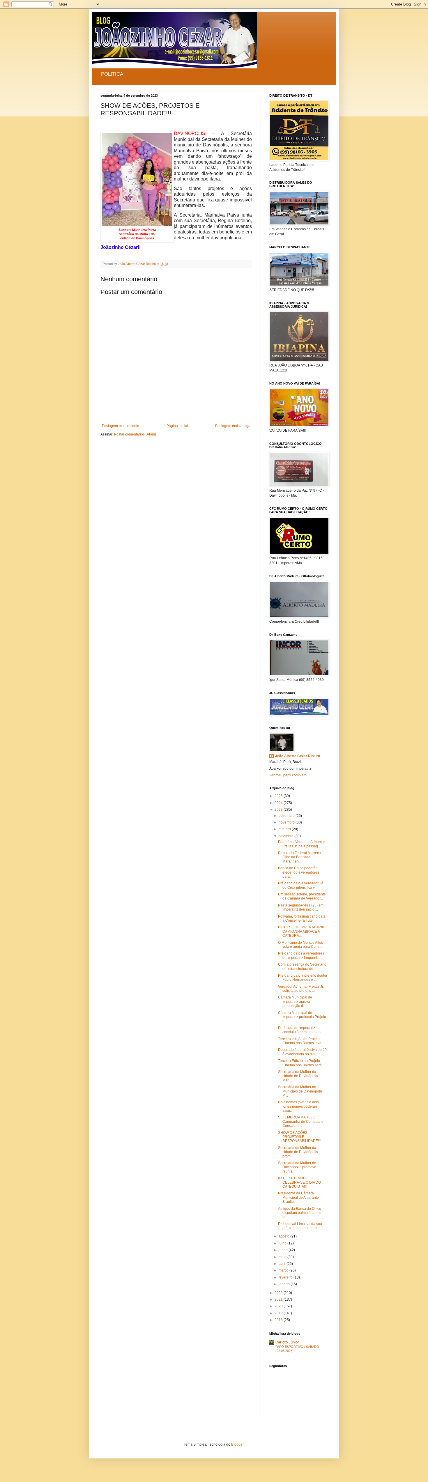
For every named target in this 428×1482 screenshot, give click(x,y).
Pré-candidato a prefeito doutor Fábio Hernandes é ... (302, 977)
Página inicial (177, 426)
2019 (279, 1313)
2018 (279, 1320)
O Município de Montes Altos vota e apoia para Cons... (300, 945)
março (284, 1270)
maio (283, 1257)
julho (283, 1243)
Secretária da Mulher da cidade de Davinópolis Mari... (298, 1076)
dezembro (287, 816)
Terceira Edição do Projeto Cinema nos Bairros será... (301, 1063)
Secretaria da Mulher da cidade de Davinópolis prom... (298, 1152)
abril (282, 1264)
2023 (279, 810)
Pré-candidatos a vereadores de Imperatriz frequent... (301, 955)
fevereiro (286, 1277)
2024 (279, 803)
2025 (279, 796)
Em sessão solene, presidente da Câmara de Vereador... (302, 896)
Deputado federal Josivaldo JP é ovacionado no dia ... (302, 1052)
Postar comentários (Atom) (135, 434)
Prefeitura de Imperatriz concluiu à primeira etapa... (301, 1030)
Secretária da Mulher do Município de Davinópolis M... (300, 1091)
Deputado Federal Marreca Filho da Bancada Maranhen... (299, 857)
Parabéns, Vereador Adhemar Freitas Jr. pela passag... (301, 844)
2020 (279, 1306)
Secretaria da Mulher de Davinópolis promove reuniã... (297, 1167)
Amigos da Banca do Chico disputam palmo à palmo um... (299, 1213)
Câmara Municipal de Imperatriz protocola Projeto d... (302, 1017)
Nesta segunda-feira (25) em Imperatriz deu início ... (300, 907)
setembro (286, 836)
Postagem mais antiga (232, 426)
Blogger (237, 1444)
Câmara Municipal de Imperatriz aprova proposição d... (295, 1001)
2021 (279, 1299)
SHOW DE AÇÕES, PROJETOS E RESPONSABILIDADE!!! (299, 1137)
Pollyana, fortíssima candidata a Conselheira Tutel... (302, 918)
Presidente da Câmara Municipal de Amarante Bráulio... (298, 1197)
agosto (284, 1236)
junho (284, 1250)
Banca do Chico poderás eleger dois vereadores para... (298, 872)
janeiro (285, 1284)
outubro (285, 829)
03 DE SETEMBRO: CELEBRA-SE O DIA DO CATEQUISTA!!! (299, 1182)
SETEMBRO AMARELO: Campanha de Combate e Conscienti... (300, 1121)
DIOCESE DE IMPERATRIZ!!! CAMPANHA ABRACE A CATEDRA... (301, 931)
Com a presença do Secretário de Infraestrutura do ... (302, 966)
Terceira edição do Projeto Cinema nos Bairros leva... (301, 1041)
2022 (279, 1293)
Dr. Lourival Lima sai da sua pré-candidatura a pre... (300, 1226)
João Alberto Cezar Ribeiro (297, 756)
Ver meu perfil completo (288, 775)
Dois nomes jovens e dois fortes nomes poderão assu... (298, 1106)
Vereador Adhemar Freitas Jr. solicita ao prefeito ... (301, 989)
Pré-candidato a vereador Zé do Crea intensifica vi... (300, 885)
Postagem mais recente (120, 426)
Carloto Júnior (287, 1342)
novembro (287, 822)
